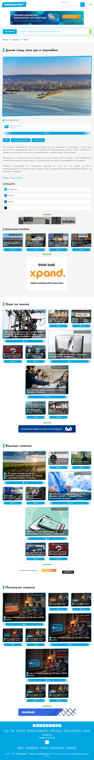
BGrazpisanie (71, 747)
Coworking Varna (32, 747)
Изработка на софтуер (79, 754)
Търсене (64, 2)
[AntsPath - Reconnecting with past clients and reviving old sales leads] (47, 712)
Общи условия (56, 730)
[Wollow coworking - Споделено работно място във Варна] (47, 429)
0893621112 (47, 735)
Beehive (21, 747)
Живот (26, 40)
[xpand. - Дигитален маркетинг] (47, 274)
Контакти (86, 730)
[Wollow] (47, 18)
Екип (13, 730)
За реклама (20, 730)
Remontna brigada (58, 747)
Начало (6, 40)
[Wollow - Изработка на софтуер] (47, 570)
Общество (16, 40)
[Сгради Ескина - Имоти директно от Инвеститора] (47, 220)
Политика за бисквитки (73, 730)
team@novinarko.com (47, 737)
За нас (6, 730)
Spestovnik (45, 747)
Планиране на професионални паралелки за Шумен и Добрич (40, 32)
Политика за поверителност (38, 730)
